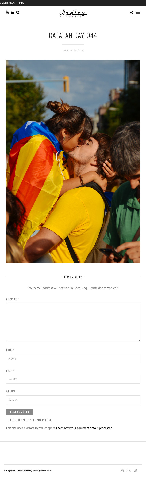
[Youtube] (7, 12)
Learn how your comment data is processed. (84, 428)
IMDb (21, 3)
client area (7, 3)
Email (10, 371)
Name (10, 350)
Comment (12, 299)
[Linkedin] (12, 12)
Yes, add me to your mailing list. (32, 420)
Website (10, 391)
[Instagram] (17, 12)
